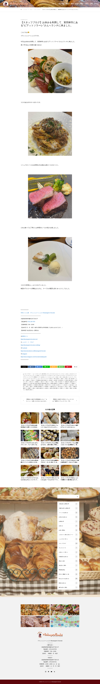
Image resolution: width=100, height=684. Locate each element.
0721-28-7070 (31, 321)
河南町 (51, 386)
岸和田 (39, 385)
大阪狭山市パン (26, 383)
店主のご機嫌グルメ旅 (64, 574)
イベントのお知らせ (63, 512)
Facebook (24, 348)
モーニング (43, 378)
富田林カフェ (56, 383)
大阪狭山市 (67, 381)
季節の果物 (44, 383)
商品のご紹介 (70, 3)
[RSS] (54, 671)
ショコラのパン (50, 375)
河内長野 (35, 386)
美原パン (71, 386)
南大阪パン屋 (56, 380)
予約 (54, 378)
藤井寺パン (47, 388)
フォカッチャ (70, 377)
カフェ (48, 373)
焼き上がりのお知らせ (64, 578)
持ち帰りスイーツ (59, 385)
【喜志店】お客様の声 (64, 503)
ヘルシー (39, 378)
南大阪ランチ (62, 380)
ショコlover (36, 375)
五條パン (62, 378)
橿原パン (32, 386)
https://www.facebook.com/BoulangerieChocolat (33, 351)
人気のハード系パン (63, 552)
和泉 (69, 380)
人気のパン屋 (67, 378)
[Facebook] (48, 671)
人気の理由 (61, 3)
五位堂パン (58, 378)
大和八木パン (31, 381)
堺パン (27, 381)
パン (46, 377)
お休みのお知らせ (63, 517)
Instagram (24, 354)
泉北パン (67, 386)
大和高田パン (37, 381)
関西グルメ (57, 388)
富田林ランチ (31, 385)
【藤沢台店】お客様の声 (64, 508)
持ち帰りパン (66, 385)
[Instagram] (45, 671)
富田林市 (36, 385)
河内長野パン (47, 386)
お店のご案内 (79, 3)
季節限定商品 (62, 569)
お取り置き (44, 373)
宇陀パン (48, 383)
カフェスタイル (53, 373)
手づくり (50, 385)
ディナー (39, 377)
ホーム (54, 3)
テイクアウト (62, 375)
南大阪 (42, 380)
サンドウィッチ (31, 375)
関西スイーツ (63, 388)
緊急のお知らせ (62, 583)
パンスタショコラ (50, 377)
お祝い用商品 (62, 530)
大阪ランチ (62, 381)
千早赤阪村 (38, 380)
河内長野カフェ (41, 386)
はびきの (43, 377)
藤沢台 (51, 388)
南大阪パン (51, 380)
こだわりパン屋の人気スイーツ (66, 534)
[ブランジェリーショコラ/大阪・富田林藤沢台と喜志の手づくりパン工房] (16, 3)
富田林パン (74, 383)
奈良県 (36, 383)
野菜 (54, 388)
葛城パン (34, 388)
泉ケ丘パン (55, 386)
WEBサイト (25, 336)
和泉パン (72, 380)
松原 (70, 385)
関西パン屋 (72, 388)
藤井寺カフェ (42, 388)
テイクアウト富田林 (33, 377)
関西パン (68, 388)
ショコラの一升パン (63, 539)
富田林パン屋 (25, 385)
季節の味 (39, 383)
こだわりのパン (72, 373)
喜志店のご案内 (62, 565)
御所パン (43, 385)
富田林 (52, 383)
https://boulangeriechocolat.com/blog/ (30, 345)
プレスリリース (62, 547)
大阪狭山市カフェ (73, 381)
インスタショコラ (37, 373)
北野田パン (28, 380)
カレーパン (58, 373)
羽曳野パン (30, 388)
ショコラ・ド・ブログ (28, 342)
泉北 (59, 386)
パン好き (56, 377)
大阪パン (53, 381)
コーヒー (63, 373)
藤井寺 (38, 388)
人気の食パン (73, 378)
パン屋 (60, 377)
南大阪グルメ (46, 380)
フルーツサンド (33, 378)
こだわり (67, 373)
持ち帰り (54, 385)
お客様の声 (61, 521)
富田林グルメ (62, 383)
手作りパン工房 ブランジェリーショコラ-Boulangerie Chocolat (38, 312)
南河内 (67, 380)
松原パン (73, 385)
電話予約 (28, 389)
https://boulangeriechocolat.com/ (29, 339)
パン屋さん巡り (65, 377)
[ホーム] (21, 9)
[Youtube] (51, 671)
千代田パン (33, 380)
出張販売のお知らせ (63, 556)
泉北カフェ (62, 386)
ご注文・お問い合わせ (91, 3)
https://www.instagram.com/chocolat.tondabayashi (34, 356)
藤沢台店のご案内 (63, 587)
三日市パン (51, 378)
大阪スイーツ (48, 381)
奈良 (33, 383)
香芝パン (32, 389)
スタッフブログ (27, 373)
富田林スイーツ (68, 383)
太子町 (31, 383)
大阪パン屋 (57, 381)
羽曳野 (74, 386)
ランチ (47, 378)
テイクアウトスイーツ (70, 375)
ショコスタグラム (42, 375)
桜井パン (28, 386)
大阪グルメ (43, 381)
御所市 (46, 385)
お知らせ (61, 525)
